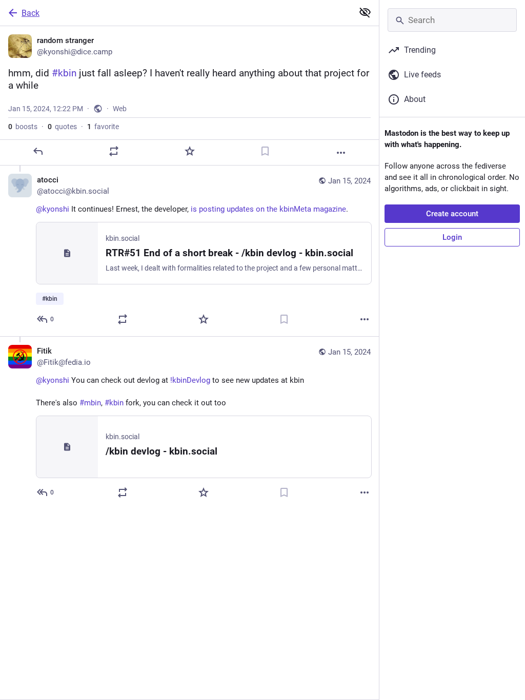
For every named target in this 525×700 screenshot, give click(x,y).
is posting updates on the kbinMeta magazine (268, 209)
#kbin (114, 402)
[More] (341, 153)
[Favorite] (190, 151)
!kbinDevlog (190, 380)
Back (30, 13)
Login (452, 237)
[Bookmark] (265, 151)
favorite (103, 126)
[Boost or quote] (114, 151)
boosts (22, 126)
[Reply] (38, 151)
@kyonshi (52, 209)
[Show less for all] (365, 12)
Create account (452, 213)
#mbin (90, 402)
